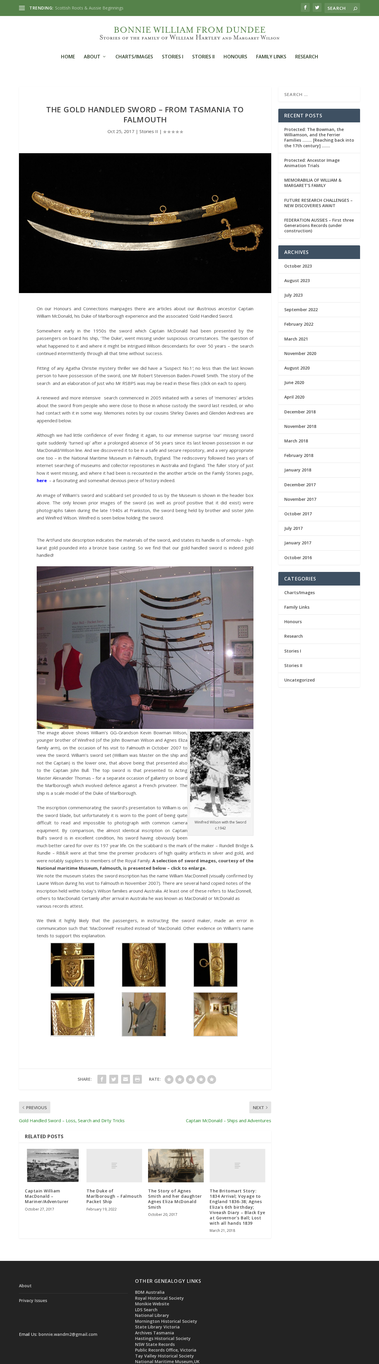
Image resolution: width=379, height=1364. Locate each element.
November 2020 (300, 353)
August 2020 (297, 368)
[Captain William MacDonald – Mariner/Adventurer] (53, 1165)
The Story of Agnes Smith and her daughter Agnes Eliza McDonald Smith (175, 1199)
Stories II (203, 57)
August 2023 (297, 280)
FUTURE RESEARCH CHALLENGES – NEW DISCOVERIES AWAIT (318, 202)
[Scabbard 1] (215, 985)
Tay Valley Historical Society (164, 1356)
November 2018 (300, 426)
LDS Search (146, 1309)
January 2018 (297, 470)
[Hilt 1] (72, 985)
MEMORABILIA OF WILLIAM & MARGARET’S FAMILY (312, 182)
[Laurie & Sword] (144, 1035)
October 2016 (298, 557)
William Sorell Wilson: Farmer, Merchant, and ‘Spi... (103, 8)
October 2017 (298, 514)
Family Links (271, 57)
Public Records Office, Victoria (165, 1350)
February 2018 (298, 455)
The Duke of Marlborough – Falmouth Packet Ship (114, 1196)
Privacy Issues (33, 1300)
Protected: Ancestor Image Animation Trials (312, 162)
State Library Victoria (157, 1327)
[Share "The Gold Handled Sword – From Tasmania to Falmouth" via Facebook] (102, 1079)
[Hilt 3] (144, 985)
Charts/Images (134, 57)
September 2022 (301, 309)
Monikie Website (152, 1304)
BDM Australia (150, 1292)
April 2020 (294, 397)
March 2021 (296, 339)
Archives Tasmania (154, 1333)
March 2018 (296, 441)
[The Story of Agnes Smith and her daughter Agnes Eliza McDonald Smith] (176, 1165)
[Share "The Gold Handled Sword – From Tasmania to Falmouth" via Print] (137, 1079)
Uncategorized (299, 680)
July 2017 (293, 528)
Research (306, 57)
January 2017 (297, 543)
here (42, 480)
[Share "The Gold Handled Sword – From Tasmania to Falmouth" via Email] (125, 1079)
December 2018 (300, 412)
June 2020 (294, 382)
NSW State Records (155, 1344)
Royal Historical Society (159, 1298)
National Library (152, 1315)
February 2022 (298, 324)
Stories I (172, 57)
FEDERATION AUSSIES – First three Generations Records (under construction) (319, 225)
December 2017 (300, 484)
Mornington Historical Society (166, 1321)
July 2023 (293, 295)
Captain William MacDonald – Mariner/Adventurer (46, 1196)
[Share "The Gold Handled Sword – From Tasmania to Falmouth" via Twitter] (114, 1079)
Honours (235, 57)
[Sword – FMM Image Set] (72, 1035)
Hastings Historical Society (163, 1338)
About (92, 57)
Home (68, 57)
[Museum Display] (215, 1035)
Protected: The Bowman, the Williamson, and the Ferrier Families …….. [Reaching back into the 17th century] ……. (319, 137)
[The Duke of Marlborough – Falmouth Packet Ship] (114, 1165)
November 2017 (300, 499)
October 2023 (298, 266)
